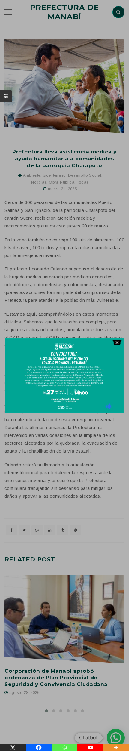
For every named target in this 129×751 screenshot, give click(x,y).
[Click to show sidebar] (6, 96)
